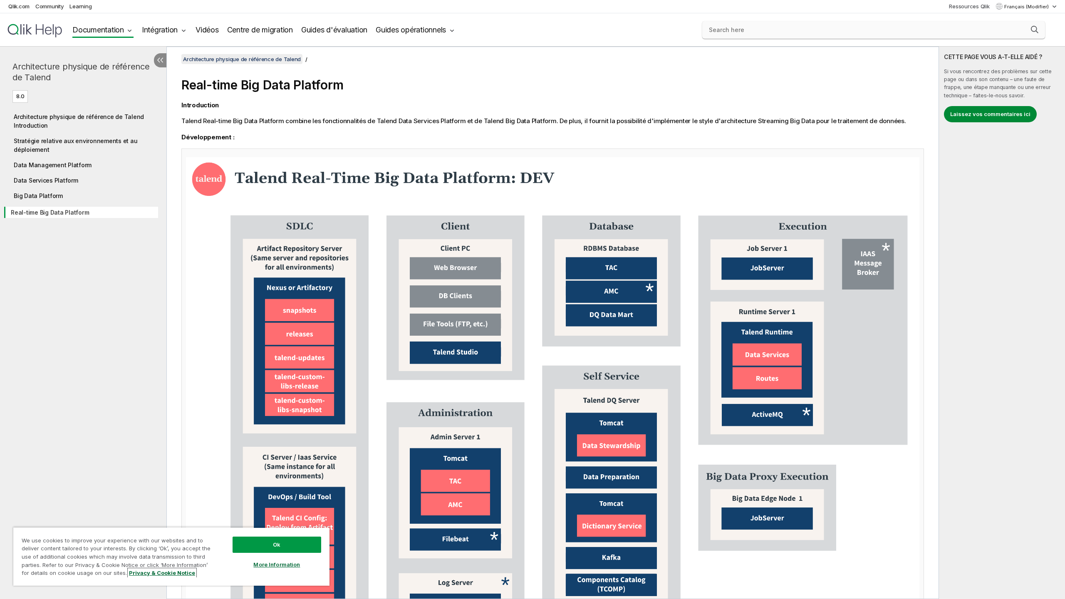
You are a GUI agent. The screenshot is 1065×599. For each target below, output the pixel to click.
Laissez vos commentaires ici (990, 114)
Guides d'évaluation (334, 29)
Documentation (98, 29)
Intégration (160, 29)
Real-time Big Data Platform (50, 212)
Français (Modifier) (1027, 7)
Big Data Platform (38, 195)
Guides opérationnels (411, 29)
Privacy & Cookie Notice (162, 572)
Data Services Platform (46, 180)
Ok (276, 544)
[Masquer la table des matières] (160, 60)
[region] (171, 556)
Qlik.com (19, 6)
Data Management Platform (53, 164)
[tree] (83, 163)
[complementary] (1002, 323)
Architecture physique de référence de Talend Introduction (79, 121)
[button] (1034, 29)
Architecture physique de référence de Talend (81, 72)
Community (49, 6)
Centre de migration (260, 29)
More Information (276, 564)
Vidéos (207, 29)
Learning (80, 6)
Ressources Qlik (969, 6)
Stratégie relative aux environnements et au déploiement (75, 145)
